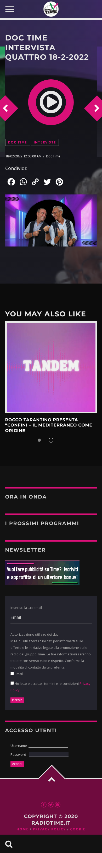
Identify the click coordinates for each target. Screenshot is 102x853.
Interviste (45, 142)
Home (22, 829)
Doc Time (17, 142)
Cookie (77, 829)
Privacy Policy (49, 829)
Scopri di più (51, 367)
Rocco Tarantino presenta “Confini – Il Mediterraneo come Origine (49, 425)
